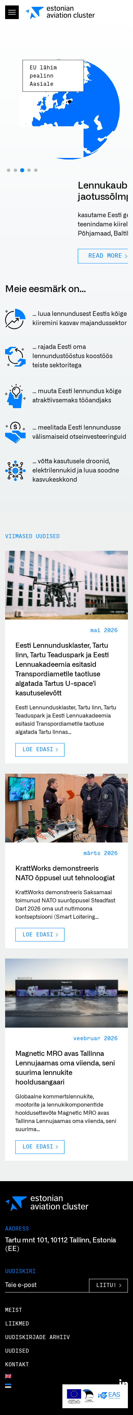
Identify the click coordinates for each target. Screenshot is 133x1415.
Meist (13, 1310)
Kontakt (17, 1364)
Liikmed (17, 1323)
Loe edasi (38, 749)
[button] (8, 170)
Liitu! (106, 1285)
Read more (32, 256)
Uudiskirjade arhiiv (37, 1337)
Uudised (17, 1351)
